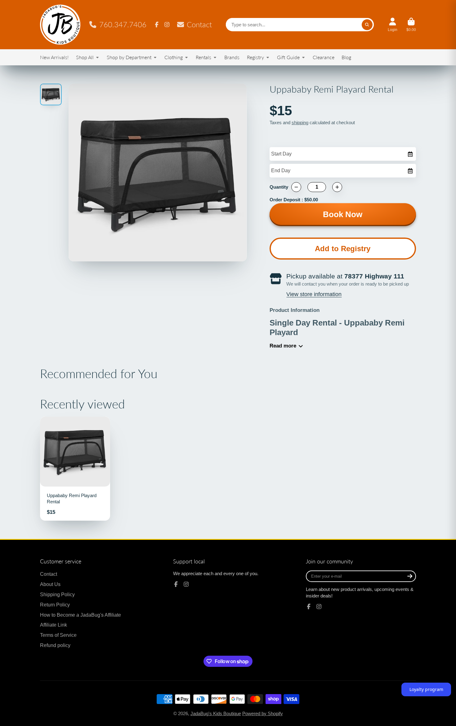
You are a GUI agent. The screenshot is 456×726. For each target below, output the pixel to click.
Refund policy (55, 645)
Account (392, 25)
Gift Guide (288, 57)
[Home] (60, 24)
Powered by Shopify (262, 713)
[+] (337, 187)
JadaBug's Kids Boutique (215, 713)
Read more (283, 346)
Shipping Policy (57, 594)
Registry (255, 57)
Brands (231, 57)
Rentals (203, 57)
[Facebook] (156, 24)
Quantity (279, 187)
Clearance (323, 57)
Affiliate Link (53, 625)
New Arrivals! (54, 57)
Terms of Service (58, 635)
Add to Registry (342, 248)
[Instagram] (167, 24)
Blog (346, 57)
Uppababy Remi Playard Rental (75, 469)
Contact (199, 24)
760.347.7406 (122, 24)
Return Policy (55, 604)
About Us (50, 584)
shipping (300, 122)
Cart (411, 25)
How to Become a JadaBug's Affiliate (80, 615)
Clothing (173, 57)
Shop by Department (129, 57)
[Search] (367, 24)
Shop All (85, 57)
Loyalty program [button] (426, 689)
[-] (296, 187)
